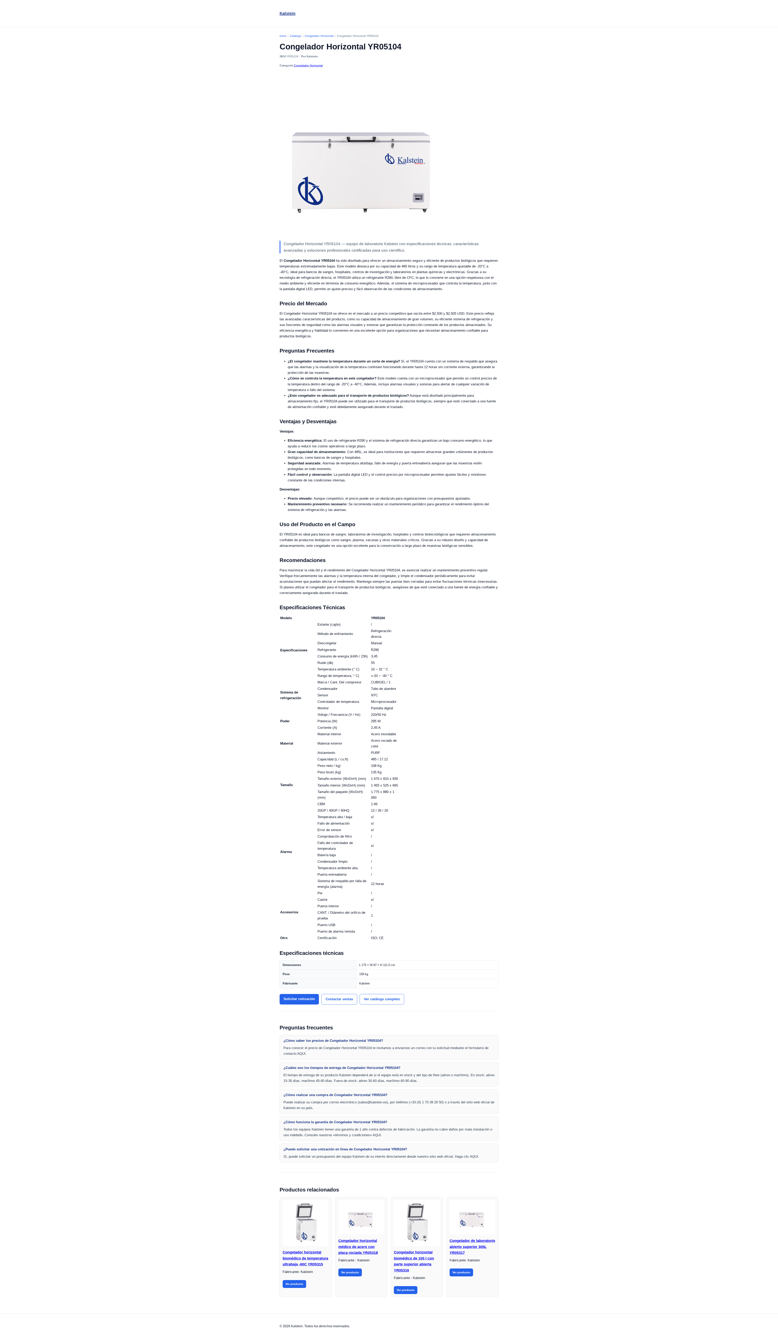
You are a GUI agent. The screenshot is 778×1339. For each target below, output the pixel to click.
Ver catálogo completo (382, 999)
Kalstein (287, 13)
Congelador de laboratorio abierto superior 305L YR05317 (472, 1247)
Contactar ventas (339, 999)
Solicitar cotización (299, 999)
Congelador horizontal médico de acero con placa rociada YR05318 (358, 1247)
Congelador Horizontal (308, 65)
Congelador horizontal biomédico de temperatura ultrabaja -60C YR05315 (305, 1258)
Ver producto (294, 1284)
